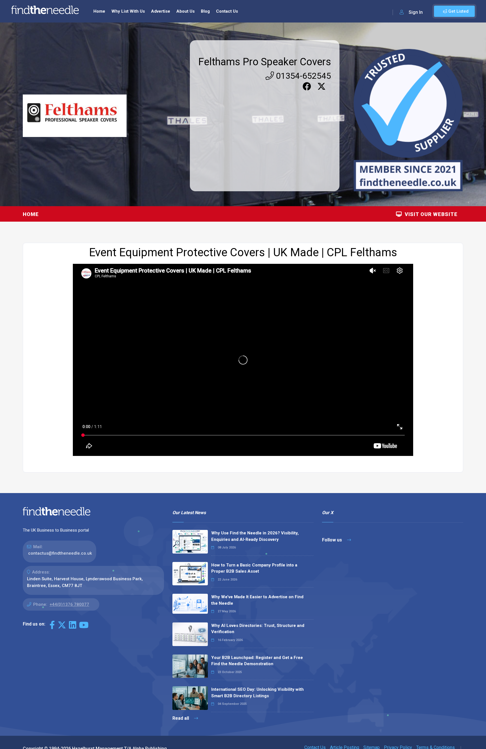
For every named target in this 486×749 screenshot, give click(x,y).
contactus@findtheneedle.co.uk (60, 553)
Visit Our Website (430, 214)
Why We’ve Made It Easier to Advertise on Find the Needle (257, 600)
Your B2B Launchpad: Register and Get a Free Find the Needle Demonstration (257, 661)
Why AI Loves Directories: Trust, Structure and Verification (257, 629)
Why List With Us (128, 11)
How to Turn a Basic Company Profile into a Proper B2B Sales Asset (254, 568)
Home (99, 11)
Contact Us (227, 11)
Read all (181, 718)
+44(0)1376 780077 (69, 604)
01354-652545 (302, 76)
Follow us (332, 540)
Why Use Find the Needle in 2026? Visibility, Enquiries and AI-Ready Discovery (255, 536)
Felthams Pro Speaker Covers (264, 62)
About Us (185, 11)
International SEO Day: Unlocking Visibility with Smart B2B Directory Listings (257, 692)
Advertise (160, 11)
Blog (205, 11)
